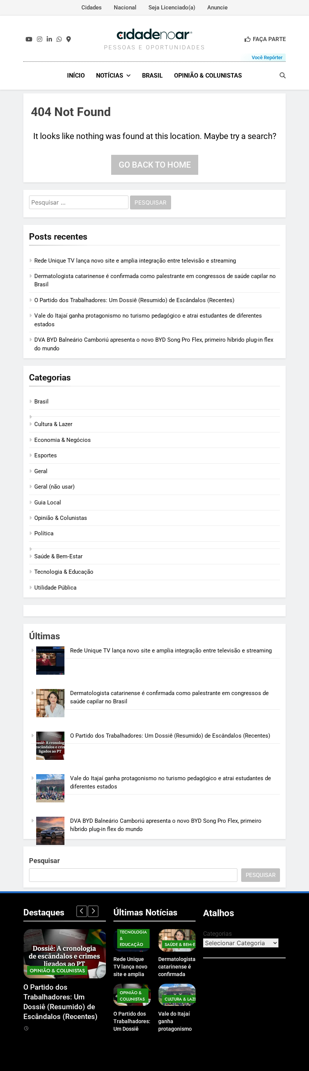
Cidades (91, 7)
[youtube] (29, 39)
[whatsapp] (59, 39)
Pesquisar (44, 861)
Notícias (109, 75)
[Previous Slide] (81, 911)
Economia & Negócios (62, 440)
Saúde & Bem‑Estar (58, 556)
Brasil (152, 75)
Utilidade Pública (55, 587)
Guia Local (47, 502)
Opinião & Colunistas (208, 75)
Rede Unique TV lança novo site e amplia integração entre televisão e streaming (135, 260)
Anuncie (217, 7)
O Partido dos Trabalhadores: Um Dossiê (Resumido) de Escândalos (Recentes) (134, 300)
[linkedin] (49, 39)
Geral (40, 471)
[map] (68, 39)
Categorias (217, 933)
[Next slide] (93, 911)
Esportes (45, 455)
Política (44, 533)
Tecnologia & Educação (63, 571)
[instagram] (39, 39)
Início (76, 75)
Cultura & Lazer (53, 424)
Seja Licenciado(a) (171, 7)
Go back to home (155, 165)
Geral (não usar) (54, 486)
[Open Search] (283, 75)
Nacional (125, 7)
